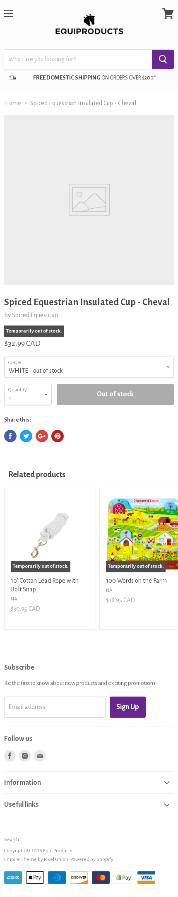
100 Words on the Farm (136, 580)
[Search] (163, 59)
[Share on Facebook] (10, 436)
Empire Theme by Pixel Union (36, 859)
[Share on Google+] (42, 436)
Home (12, 103)
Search (11, 839)
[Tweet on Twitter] (26, 436)
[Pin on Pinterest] (57, 436)
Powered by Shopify (91, 859)
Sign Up (127, 707)
